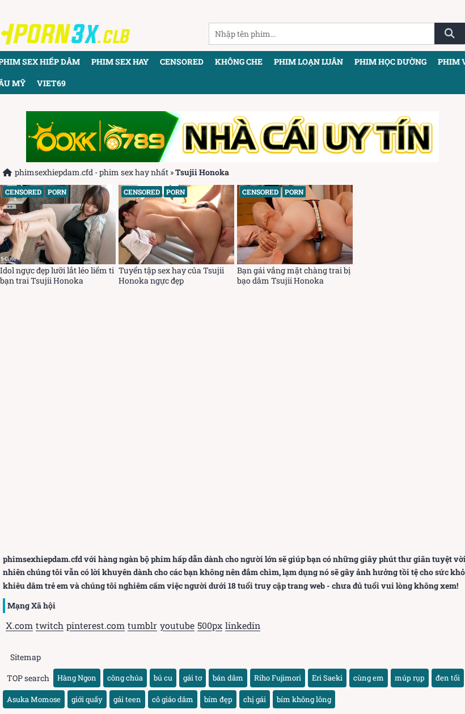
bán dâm (228, 678)
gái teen (127, 699)
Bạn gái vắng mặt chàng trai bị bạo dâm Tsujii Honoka (293, 275)
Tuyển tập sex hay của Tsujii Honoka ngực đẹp (171, 275)
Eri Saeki (327, 678)
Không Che (239, 61)
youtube (177, 625)
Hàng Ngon (76, 678)
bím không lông (304, 699)
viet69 (51, 83)
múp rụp (410, 678)
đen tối (448, 678)
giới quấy (87, 699)
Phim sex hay (120, 61)
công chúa (125, 678)
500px (209, 625)
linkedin (242, 625)
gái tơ (192, 678)
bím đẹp (218, 699)
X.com (19, 625)
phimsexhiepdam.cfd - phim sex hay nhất (91, 172)
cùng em (368, 678)
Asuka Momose (34, 699)
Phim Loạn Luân (308, 61)
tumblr (142, 625)
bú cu (163, 678)
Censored (182, 61)
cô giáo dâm (172, 699)
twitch (50, 625)
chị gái (254, 699)
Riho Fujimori (277, 678)
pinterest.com (95, 625)
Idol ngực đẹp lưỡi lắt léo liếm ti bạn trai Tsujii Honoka (57, 275)
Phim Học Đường (390, 61)
